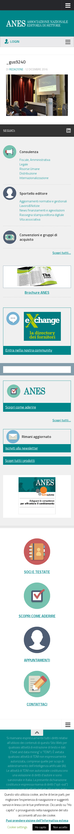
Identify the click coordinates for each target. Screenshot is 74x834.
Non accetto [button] (60, 827)
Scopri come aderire (20, 407)
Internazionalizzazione (34, 178)
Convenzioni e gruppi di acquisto (38, 237)
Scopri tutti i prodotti (20, 460)
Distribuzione (28, 173)
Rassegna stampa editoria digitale (42, 215)
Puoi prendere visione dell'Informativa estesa (37, 820)
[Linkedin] (68, 130)
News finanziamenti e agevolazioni (42, 210)
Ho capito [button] (40, 827)
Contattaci (37, 704)
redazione (16, 69)
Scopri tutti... (61, 252)
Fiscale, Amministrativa (35, 160)
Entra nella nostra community (28, 350)
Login (14, 41)
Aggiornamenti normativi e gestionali (43, 201)
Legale (24, 164)
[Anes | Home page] (37, 23)
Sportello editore (33, 193)
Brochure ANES (37, 292)
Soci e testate (37, 571)
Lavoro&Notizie (30, 206)
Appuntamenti (37, 660)
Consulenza (29, 152)
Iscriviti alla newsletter (21, 448)
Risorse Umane (30, 169)
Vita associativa (30, 219)
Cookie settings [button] (17, 827)
